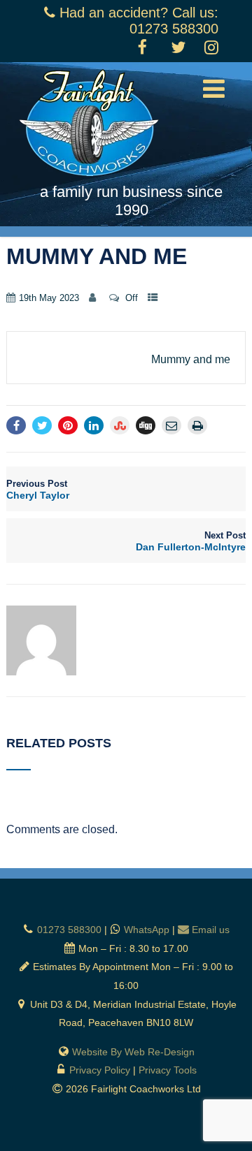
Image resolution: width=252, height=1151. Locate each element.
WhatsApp (146, 929)
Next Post (191, 541)
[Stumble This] (120, 425)
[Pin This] (68, 425)
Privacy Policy (99, 1070)
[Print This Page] (197, 425)
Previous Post (37, 489)
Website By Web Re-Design (133, 1051)
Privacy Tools (168, 1070)
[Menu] (214, 89)
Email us (211, 929)
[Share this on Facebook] (16, 425)
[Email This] (171, 425)
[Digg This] (145, 425)
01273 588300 (69, 929)
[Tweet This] (42, 425)
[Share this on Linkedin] (94, 425)
